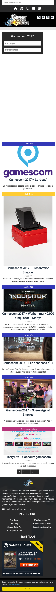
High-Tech (28, 194)
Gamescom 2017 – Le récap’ (28, 179)
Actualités (28, 144)
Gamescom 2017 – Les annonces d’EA (28, 363)
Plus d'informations (14, 584)
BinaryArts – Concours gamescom (28, 457)
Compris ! (28, 589)
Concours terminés (29, 429)
